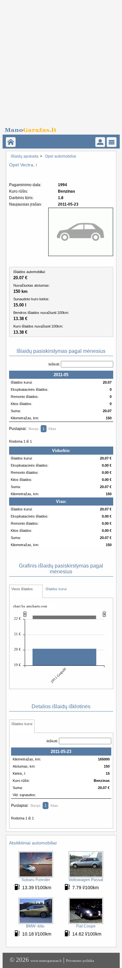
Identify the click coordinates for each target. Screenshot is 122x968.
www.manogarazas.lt (46, 960)
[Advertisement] (61, 61)
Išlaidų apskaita (24, 156)
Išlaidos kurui (56, 589)
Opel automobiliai (60, 156)
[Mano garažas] (59, 128)
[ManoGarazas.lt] (11, 142)
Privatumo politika (80, 960)
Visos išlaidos (22, 589)
